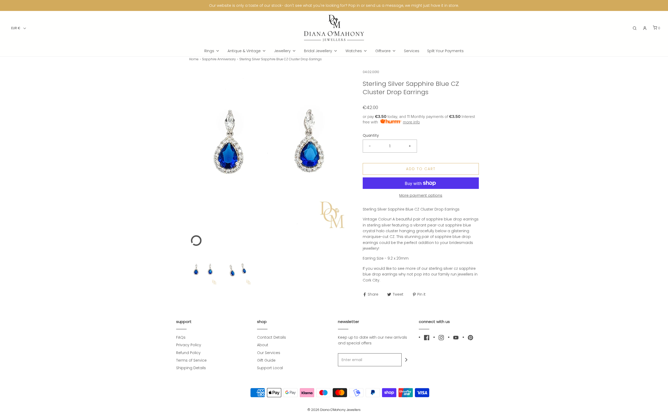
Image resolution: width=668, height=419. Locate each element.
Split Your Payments (445, 50)
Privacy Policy (188, 345)
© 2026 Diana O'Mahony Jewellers (334, 410)
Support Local (270, 367)
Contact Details (271, 337)
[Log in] (645, 28)
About (262, 345)
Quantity (371, 135)
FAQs (181, 337)
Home (194, 59)
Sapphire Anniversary (219, 59)
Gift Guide (266, 360)
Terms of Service (191, 360)
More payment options (420, 195)
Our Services (268, 352)
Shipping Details (191, 367)
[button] (18, 28)
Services (411, 50)
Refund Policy (188, 352)
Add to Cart (421, 168)
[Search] (634, 28)
